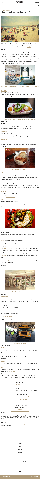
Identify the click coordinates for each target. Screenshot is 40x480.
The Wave (18, 384)
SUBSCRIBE (20, 409)
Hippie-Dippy (28, 415)
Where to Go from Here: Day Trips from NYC (24, 396)
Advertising (20, 452)
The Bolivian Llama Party (6, 248)
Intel (22, 5)
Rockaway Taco (4, 139)
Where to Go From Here (5, 10)
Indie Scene (9, 416)
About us (20, 443)
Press (20, 446)
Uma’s (2, 199)
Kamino (29, 46)
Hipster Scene (34, 415)
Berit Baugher (4, 14)
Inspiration (16, 5)
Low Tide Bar (3, 259)
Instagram (24, 424)
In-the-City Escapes (15, 416)
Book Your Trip (28, 5)
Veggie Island (3, 191)
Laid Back (24, 416)
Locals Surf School (5, 310)
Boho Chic (9, 415)
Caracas (2, 240)
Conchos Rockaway (5, 242)
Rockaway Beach (13, 417)
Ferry (2, 367)
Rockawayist (18, 386)
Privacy (20, 457)
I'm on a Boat (3, 416)
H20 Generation (4, 304)
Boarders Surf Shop (5, 296)
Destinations (9, 5)
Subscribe (37, 2)
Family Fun (17, 415)
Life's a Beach (29, 416)
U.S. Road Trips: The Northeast (22, 399)
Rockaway (7, 417)
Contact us (20, 455)
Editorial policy (20, 449)
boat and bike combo (12, 371)
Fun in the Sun (22, 415)
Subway (2, 347)
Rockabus (3, 361)
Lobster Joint (3, 255)
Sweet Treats (19, 417)
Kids (21, 416)
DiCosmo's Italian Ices (5, 131)
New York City (35, 416)
